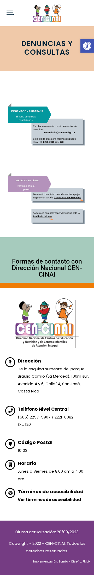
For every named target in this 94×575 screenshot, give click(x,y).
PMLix (86, 561)
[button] (87, 46)
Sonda (63, 561)
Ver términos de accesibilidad (49, 499)
